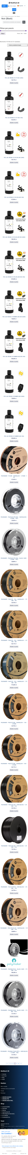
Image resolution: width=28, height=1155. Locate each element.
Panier (2, 1091)
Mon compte (4, 1086)
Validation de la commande (8, 1088)
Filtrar (2, 33)
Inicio (2, 16)
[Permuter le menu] (14, 13)
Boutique (3, 1093)
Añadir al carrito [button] (14, 83)
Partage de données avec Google (9, 1147)
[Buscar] (23, 22)
